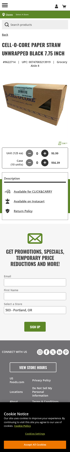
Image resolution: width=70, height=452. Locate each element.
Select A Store (22, 14)
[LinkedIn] (59, 351)
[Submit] (6, 24)
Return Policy (23, 211)
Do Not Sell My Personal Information (42, 391)
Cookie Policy (22, 426)
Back (5, 34)
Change (9, 14)
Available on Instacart (29, 201)
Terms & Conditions (45, 401)
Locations (16, 392)
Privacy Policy (41, 380)
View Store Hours (33, 367)
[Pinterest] (65, 351)
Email (7, 276)
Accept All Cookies (35, 444)
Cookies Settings (35, 433)
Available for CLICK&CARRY (33, 191)
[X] (52, 351)
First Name (11, 290)
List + (64, 143)
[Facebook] (46, 351)
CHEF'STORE (31, 5)
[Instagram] (39, 351)
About (14, 401)
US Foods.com (17, 380)
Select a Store (13, 304)
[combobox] (35, 24)
